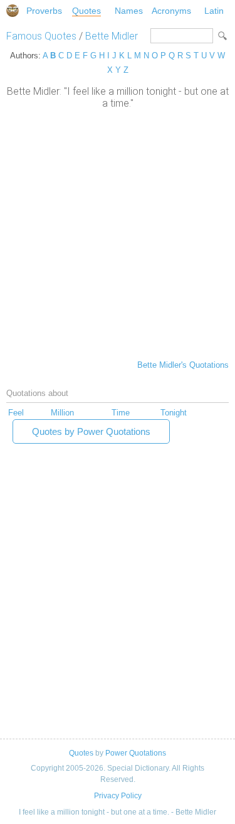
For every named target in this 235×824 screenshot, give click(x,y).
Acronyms (171, 11)
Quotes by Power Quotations (91, 431)
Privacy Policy (118, 795)
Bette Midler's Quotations (183, 365)
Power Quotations (135, 753)
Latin (214, 11)
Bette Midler (111, 36)
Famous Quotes (41, 36)
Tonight (173, 412)
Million (62, 412)
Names (129, 11)
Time (121, 412)
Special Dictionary (12, 10)
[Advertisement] (117, 233)
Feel (16, 412)
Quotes (86, 11)
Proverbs (44, 11)
